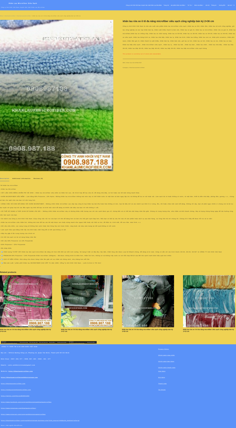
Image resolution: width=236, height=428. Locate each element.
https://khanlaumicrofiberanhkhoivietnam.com (19, 377)
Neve (3, 425)
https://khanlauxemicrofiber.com (13, 383)
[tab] (4, 178)
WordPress (18, 425)
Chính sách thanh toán (43, 342)
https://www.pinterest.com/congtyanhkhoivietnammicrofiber (23, 414)
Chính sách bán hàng (24, 342)
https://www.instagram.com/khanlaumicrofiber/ (18, 408)
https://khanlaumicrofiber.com (20, 371)
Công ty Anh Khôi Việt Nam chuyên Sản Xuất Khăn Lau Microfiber (144, 5)
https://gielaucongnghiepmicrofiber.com (16, 389)
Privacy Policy (163, 349)
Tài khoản (162, 389)
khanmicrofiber (52, 342)
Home (1, 15)
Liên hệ (207, 5)
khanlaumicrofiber (10, 15)
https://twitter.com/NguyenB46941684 (15, 396)
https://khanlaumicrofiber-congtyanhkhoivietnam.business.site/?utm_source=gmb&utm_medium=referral (40, 420)
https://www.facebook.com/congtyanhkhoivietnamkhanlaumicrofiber (26, 402)
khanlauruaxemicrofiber (24, 15)
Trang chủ (166, 5)
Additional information (21, 178)
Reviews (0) (38, 178)
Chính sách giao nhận (33, 342)
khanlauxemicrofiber (91, 342)
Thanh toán (162, 383)
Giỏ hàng (161, 377)
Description (4, 178)
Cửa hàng (162, 371)
